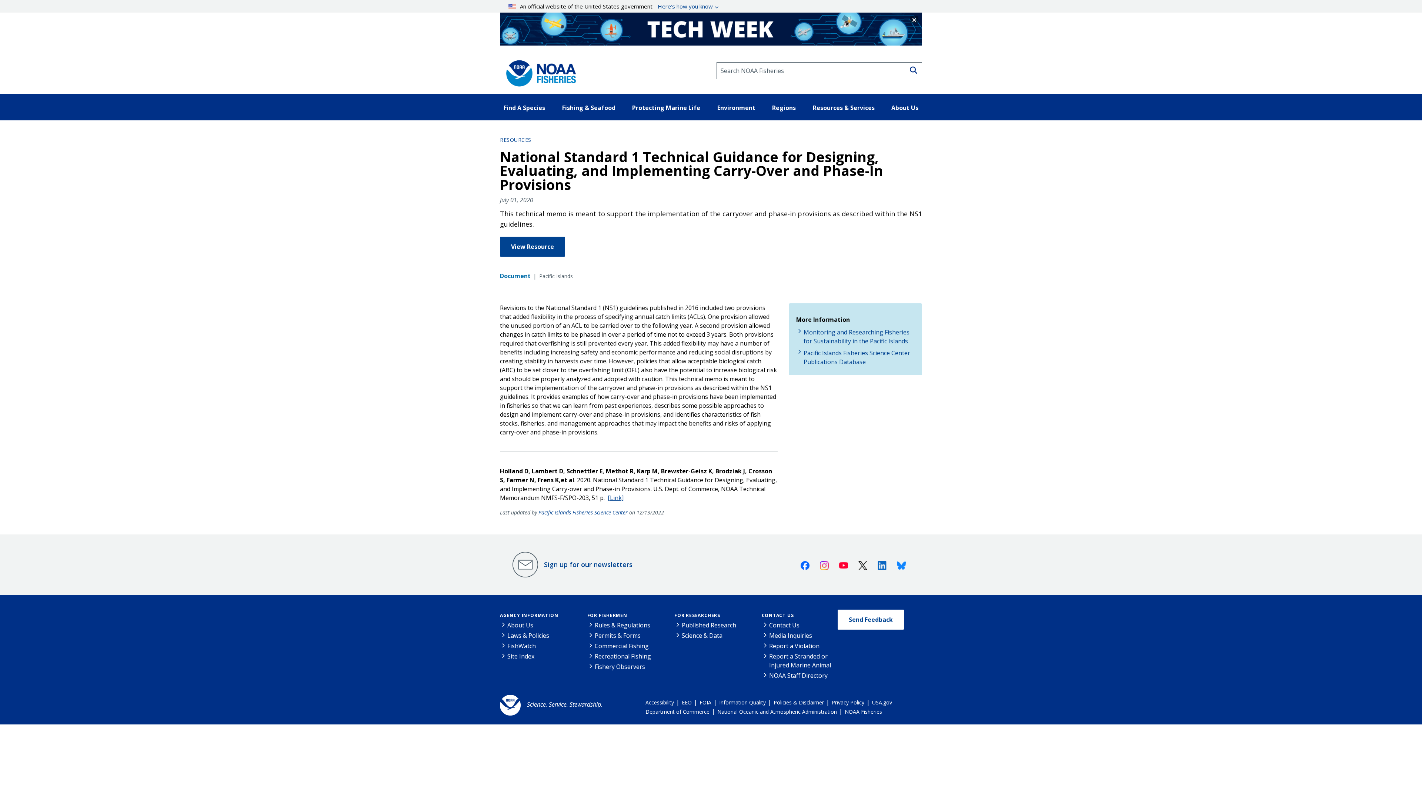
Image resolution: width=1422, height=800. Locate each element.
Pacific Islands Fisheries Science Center (583, 512)
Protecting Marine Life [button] (666, 108)
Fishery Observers (620, 667)
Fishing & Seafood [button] (588, 108)
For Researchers (697, 615)
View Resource (532, 247)
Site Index (520, 656)
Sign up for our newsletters (588, 564)
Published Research (709, 625)
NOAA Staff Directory (798, 675)
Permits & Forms (618, 635)
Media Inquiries (790, 635)
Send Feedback (871, 620)
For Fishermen (607, 615)
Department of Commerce (677, 711)
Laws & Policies (528, 635)
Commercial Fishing (622, 646)
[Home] (539, 71)
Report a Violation (794, 646)
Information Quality (742, 702)
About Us (520, 625)
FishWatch (521, 646)
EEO (687, 702)
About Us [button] (904, 108)
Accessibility (659, 702)
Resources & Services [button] (844, 108)
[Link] (616, 498)
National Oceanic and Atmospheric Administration (777, 711)
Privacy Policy (848, 702)
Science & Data (702, 635)
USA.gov (882, 702)
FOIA (705, 702)
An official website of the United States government (616, 6)
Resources (515, 139)
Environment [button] (736, 108)
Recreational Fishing (623, 656)
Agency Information (529, 615)
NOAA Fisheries (863, 711)
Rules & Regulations (622, 625)
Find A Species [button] (524, 108)
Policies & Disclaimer (799, 702)
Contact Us (778, 615)
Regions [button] (784, 108)
